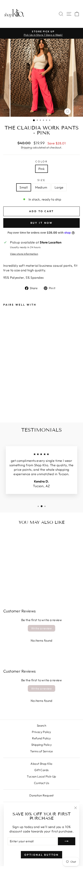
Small (23, 187)
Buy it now (41, 222)
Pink (41, 169)
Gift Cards (41, 770)
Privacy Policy (41, 732)
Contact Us (41, 783)
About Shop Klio (41, 763)
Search (41, 725)
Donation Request (41, 795)
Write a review (41, 628)
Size (41, 180)
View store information (24, 253)
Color (41, 161)
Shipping (26, 147)
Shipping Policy (41, 745)
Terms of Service (41, 751)
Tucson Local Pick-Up (41, 776)
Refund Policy (41, 738)
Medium (41, 187)
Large (59, 187)
